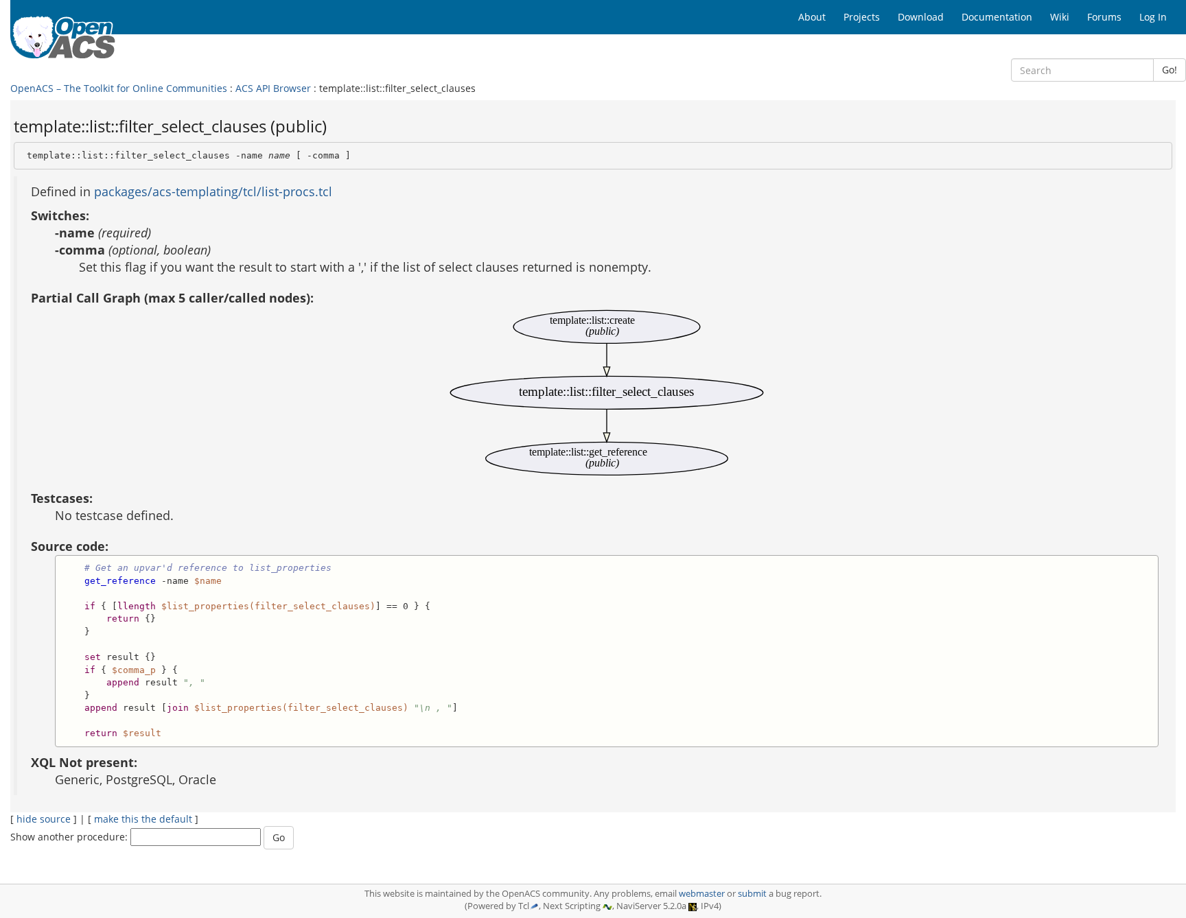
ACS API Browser (273, 88)
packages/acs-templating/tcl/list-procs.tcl (213, 191)
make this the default (143, 818)
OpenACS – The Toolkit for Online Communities (118, 88)
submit (752, 893)
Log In (1153, 16)
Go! (1169, 69)
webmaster (702, 893)
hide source (43, 818)
